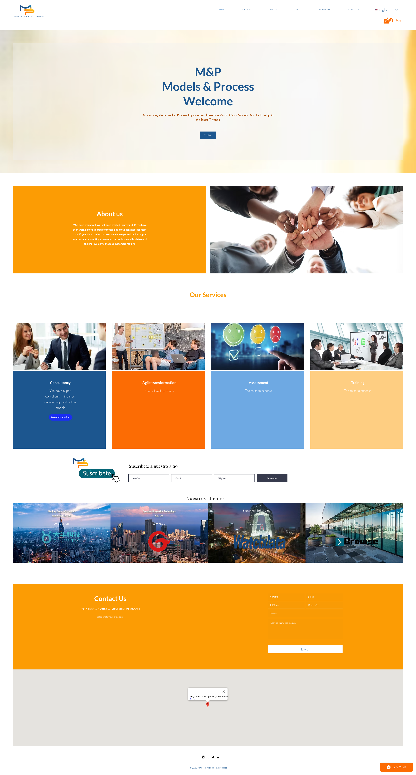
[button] (386, 20)
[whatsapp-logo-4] (203, 757)
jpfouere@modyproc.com (110, 616)
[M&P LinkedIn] (217, 757)
